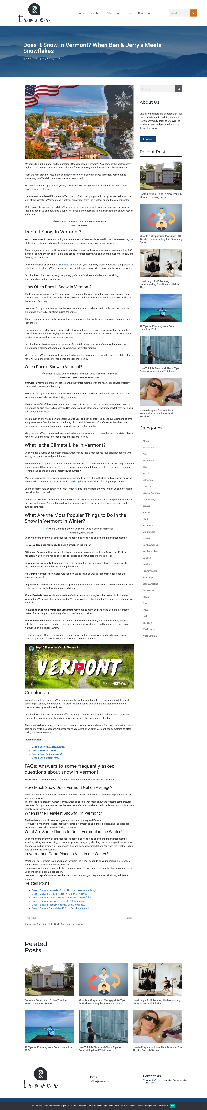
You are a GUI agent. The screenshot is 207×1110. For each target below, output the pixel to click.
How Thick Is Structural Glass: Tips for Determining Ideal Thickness (159, 370)
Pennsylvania (150, 570)
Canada (147, 486)
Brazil (146, 473)
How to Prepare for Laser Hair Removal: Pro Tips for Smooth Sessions (156, 413)
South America (150, 583)
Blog (145, 467)
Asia (145, 454)
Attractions (113, 13)
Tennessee (148, 590)
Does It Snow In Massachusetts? (48, 746)
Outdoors (148, 564)
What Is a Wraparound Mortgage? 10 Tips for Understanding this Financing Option (161, 239)
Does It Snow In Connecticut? (47, 754)
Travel (129, 13)
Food (145, 519)
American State (45, 924)
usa (72, 924)
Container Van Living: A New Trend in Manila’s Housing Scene (161, 195)
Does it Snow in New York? (45, 757)
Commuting (149, 499)
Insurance (148, 525)
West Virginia (150, 635)
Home (81, 13)
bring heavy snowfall (85, 481)
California (148, 480)
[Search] (193, 13)
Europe (146, 512)
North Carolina (150, 551)
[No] (203, 1105)
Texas (146, 596)
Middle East (149, 532)
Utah (145, 616)
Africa (146, 441)
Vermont (80, 924)
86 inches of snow (69, 264)
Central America (151, 493)
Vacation (95, 13)
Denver (146, 506)
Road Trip (144, 13)
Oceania (147, 557)
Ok (172, 1105)
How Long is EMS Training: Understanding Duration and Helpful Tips (160, 284)
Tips (145, 603)
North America (62, 924)
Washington (149, 629)
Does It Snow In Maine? (44, 750)
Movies (146, 538)
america (31, 924)
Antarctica (148, 447)
